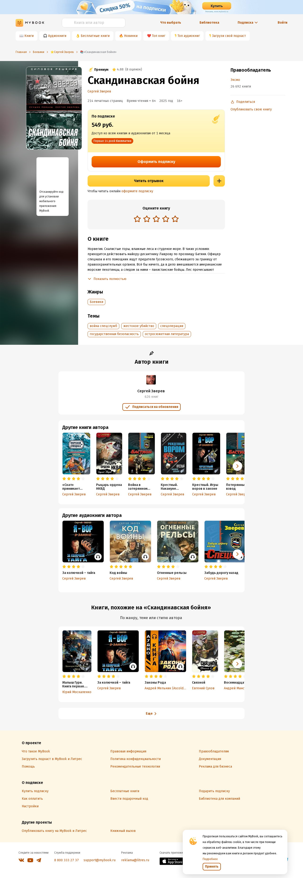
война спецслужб (103, 326)
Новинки (131, 36)
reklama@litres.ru (135, 860)
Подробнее (210, 859)
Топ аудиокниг (189, 36)
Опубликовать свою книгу (251, 109)
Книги (29, 36)
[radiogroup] (156, 219)
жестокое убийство (138, 326)
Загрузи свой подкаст (229, 36)
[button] (237, 466)
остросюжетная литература (167, 334)
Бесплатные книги (95, 36)
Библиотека (209, 23)
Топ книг (158, 36)
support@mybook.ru (100, 860)
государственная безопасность (114, 334)
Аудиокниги (57, 36)
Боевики (96, 302)
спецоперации (171, 326)
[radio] (137, 219)
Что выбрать (170, 23)
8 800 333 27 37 (66, 860)
